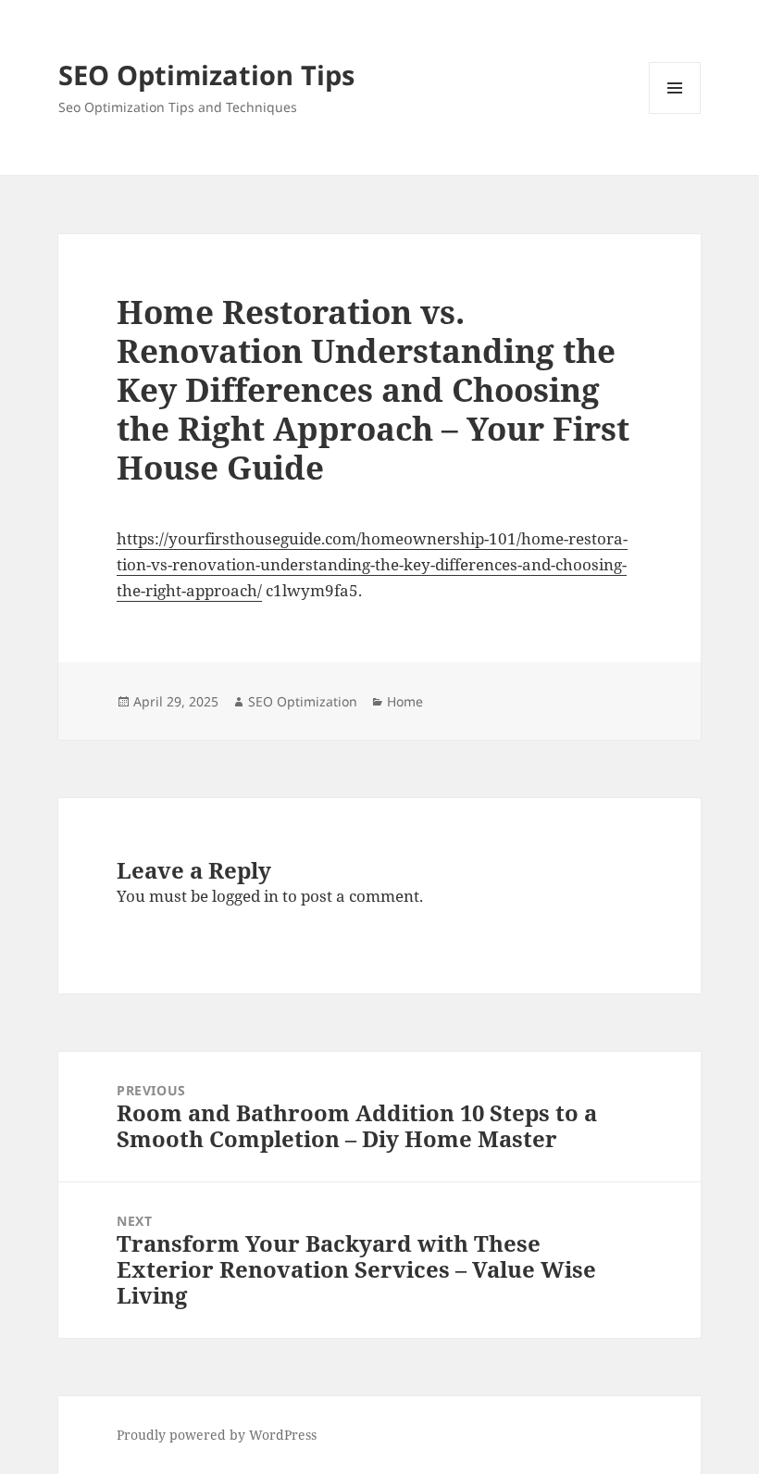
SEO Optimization (302, 701)
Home (405, 701)
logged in (245, 895)
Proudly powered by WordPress (217, 1434)
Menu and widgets (675, 113)
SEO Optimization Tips (206, 74)
